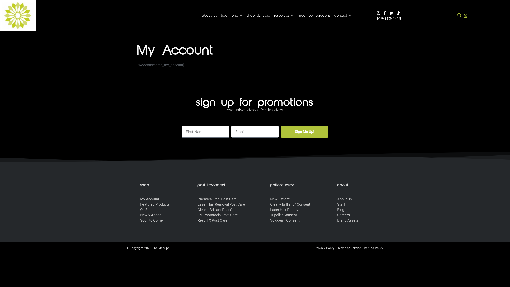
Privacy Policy (325, 248)
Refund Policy (373, 248)
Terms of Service (349, 248)
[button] (232, 16)
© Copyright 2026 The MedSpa (148, 248)
